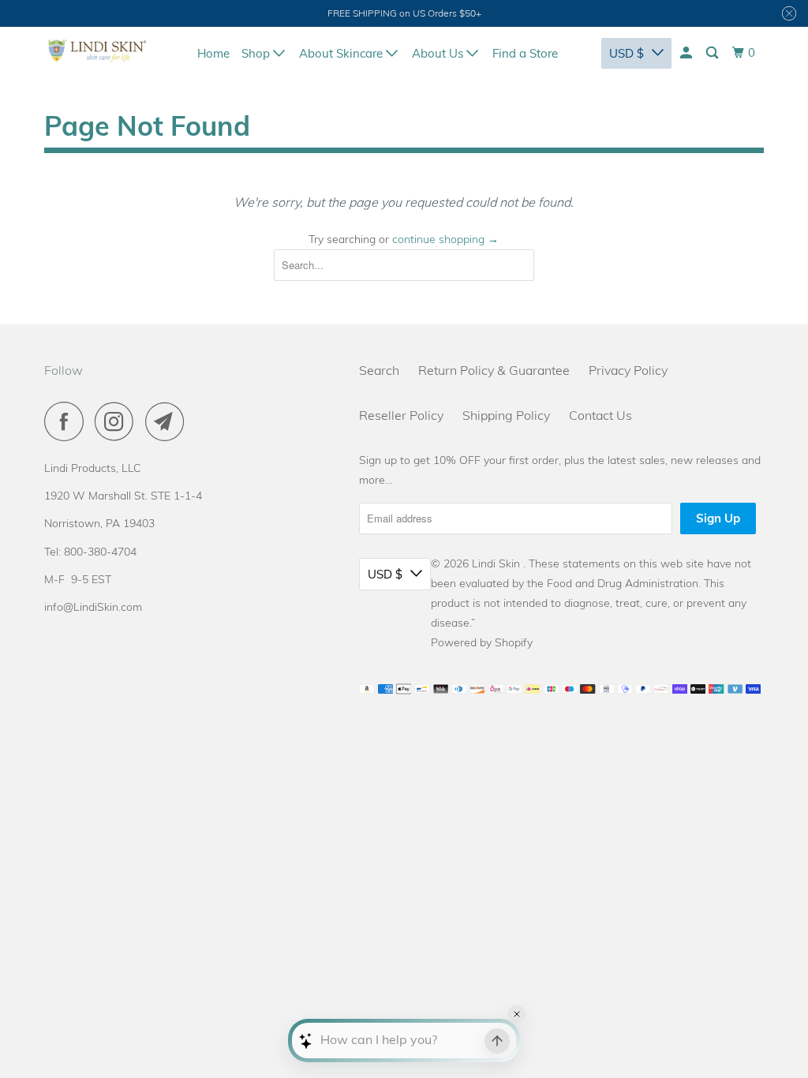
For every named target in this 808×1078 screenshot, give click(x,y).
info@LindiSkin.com (93, 607)
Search (379, 370)
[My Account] (687, 53)
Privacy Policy (628, 370)
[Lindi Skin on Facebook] (68, 421)
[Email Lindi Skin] (169, 421)
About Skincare (342, 53)
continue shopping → (445, 239)
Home (213, 53)
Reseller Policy (401, 415)
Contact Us (600, 415)
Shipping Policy (506, 415)
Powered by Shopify (482, 642)
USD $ (626, 53)
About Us (439, 53)
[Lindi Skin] (97, 50)
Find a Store (525, 53)
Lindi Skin (497, 563)
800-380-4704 (100, 552)
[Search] (713, 53)
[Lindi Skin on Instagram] (118, 421)
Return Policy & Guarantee (494, 370)
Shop (257, 53)
